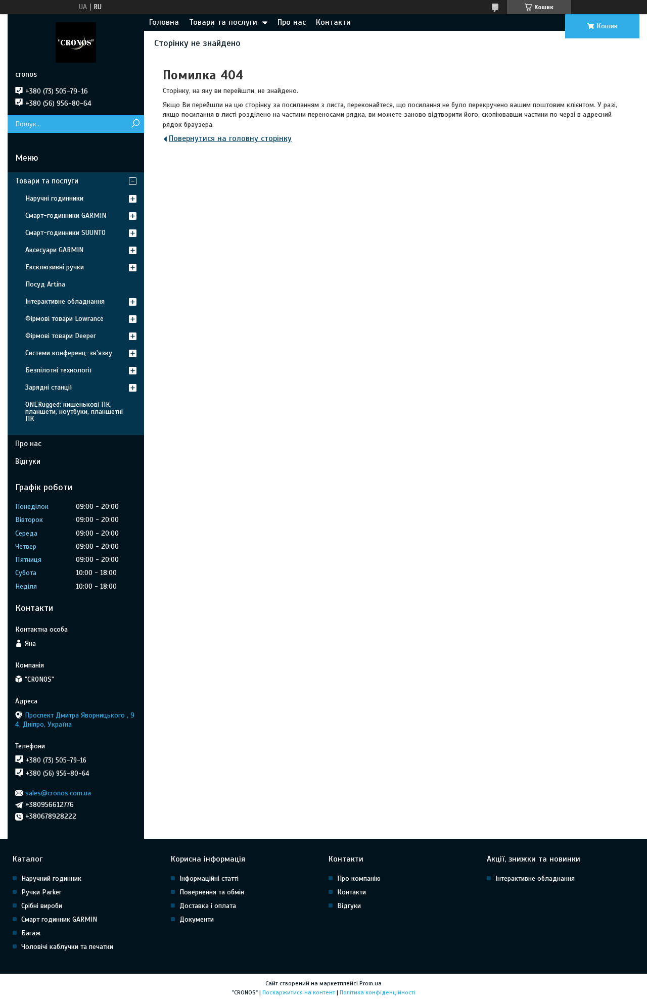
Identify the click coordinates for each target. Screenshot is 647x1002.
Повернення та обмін (211, 892)
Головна (164, 22)
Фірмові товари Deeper (60, 335)
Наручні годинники (54, 198)
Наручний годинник (51, 878)
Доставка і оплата (207, 905)
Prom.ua (370, 983)
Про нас (292, 22)
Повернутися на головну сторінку (230, 138)
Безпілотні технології (58, 370)
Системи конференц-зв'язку (68, 353)
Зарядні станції (48, 387)
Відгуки (27, 461)
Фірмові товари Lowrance (64, 318)
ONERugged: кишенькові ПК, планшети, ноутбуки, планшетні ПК (74, 411)
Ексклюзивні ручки (54, 267)
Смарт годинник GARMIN (59, 919)
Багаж (31, 933)
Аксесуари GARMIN (54, 250)
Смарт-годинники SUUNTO (65, 232)
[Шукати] (135, 124)
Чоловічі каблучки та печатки (67, 946)
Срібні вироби (41, 905)
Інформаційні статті (209, 878)
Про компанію (359, 878)
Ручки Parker (41, 892)
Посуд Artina (45, 284)
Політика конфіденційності (377, 992)
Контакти (333, 22)
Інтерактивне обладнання (65, 301)
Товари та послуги (223, 22)
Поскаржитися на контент (298, 992)
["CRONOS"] (75, 42)
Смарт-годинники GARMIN (65, 215)
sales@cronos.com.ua (58, 793)
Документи (196, 919)
